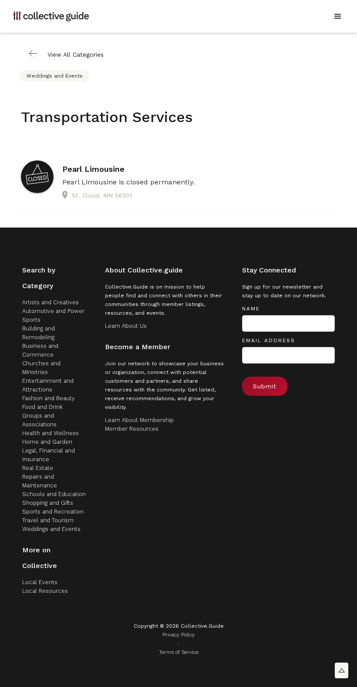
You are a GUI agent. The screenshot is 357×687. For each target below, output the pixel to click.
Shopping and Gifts (47, 503)
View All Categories (75, 54)
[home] (51, 16)
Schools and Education (54, 494)
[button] (337, 16)
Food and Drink (42, 407)
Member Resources (131, 428)
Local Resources (45, 591)
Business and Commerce (40, 350)
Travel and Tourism (48, 520)
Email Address (268, 340)
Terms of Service (179, 652)
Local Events (39, 582)
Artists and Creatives (50, 302)
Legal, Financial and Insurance (48, 455)
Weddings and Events (55, 76)
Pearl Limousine (93, 169)
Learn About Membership (139, 420)
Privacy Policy (178, 635)
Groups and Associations (39, 420)
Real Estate (37, 468)
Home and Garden (47, 442)
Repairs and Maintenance (39, 481)
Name (251, 309)
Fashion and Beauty (48, 398)
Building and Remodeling (38, 332)
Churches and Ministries (41, 367)
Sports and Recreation (53, 511)
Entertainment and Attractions (48, 385)
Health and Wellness (50, 433)
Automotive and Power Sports (53, 315)
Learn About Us (126, 326)
